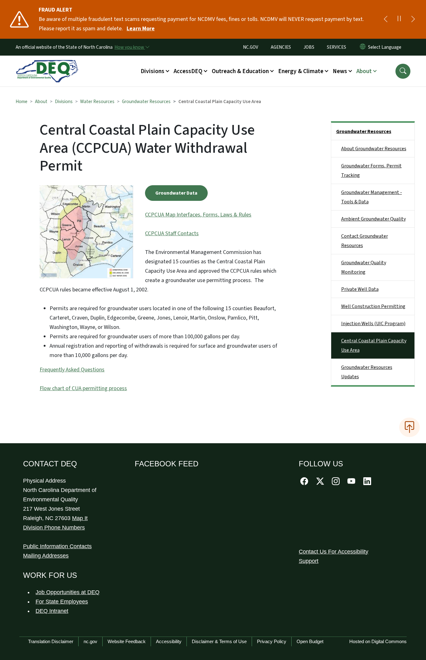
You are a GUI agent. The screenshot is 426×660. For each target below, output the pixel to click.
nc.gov (90, 641)
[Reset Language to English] (362, 47)
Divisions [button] (152, 71)
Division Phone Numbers (54, 527)
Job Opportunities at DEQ (67, 592)
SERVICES (336, 47)
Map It (80, 518)
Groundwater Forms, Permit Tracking (371, 170)
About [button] (364, 71)
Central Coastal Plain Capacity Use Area (373, 345)
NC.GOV (250, 47)
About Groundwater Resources (373, 148)
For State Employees (62, 601)
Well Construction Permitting (373, 306)
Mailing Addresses (46, 556)
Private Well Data (360, 289)
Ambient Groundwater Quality (373, 219)
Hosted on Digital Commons (378, 641)
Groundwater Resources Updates (366, 372)
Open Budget (310, 641)
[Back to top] (409, 427)
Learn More (141, 28)
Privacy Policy (271, 641)
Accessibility (169, 641)
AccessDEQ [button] (188, 71)
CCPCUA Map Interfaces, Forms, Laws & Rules (198, 215)
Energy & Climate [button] (300, 71)
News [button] (340, 71)
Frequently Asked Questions (72, 370)
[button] (402, 71)
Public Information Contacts (57, 546)
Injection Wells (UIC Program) (373, 323)
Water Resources (97, 101)
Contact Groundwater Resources (364, 241)
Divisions (64, 101)
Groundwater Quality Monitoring (363, 267)
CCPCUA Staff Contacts (172, 233)
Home (21, 101)
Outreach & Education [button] (240, 71)
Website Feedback (127, 641)
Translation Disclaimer (50, 641)
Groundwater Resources (146, 101)
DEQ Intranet (52, 611)
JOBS (308, 47)
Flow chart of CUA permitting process (83, 388)
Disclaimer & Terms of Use (219, 641)
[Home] (47, 64)
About (41, 101)
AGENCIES (281, 47)
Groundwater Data (176, 193)
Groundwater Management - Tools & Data (371, 197)
